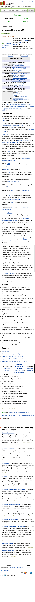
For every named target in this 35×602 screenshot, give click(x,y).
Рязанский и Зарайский (19, 67)
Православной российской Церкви (12, 108)
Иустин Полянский (8, 448)
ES (29, 1)
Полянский (24, 56)
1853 (3, 118)
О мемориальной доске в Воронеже (13, 354)
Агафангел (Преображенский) (20, 78)
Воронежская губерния (24, 104)
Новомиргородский (18, 79)
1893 (23, 75)
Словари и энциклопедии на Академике (15, 7)
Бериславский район (18, 99)
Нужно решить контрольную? (19, 412)
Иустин (10, 56)
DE (25, 1)
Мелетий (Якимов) (17, 71)
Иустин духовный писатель (11, 504)
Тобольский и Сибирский (18, 73)
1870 (11, 127)
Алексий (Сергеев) (8, 550)
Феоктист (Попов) (17, 70)
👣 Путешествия (4, 570)
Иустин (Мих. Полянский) (10, 519)
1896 (24, 69)
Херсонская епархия (18, 97)
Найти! (31, 10)
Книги (9, 21)
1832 (17, 92)
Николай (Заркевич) (18, 85)
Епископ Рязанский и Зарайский (19, 366)
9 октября (22, 96)
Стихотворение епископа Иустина (12, 356)
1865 (8, 151)
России (25, 40)
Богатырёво (16, 93)
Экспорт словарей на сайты (7, 572)
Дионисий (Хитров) (17, 64)
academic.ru (7, 3)
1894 (14, 69)
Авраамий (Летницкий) (18, 76)
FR (32, 1)
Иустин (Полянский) (8, 433)
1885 (8, 172)
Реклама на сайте (20, 567)
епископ (31, 106)
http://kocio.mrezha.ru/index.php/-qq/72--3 (14, 361)
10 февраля (5, 273)
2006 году (13, 273)
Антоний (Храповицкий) (18, 65)
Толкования (9, 18)
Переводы (25, 18)
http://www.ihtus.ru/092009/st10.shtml (13, 358)
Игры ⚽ (25, 21)
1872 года (6, 169)
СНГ (19, 42)
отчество (16, 44)
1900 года (10, 213)
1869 (22, 125)
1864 (3, 120)
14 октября (17, 372)
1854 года (6, 134)
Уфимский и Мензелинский (19, 61)
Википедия (17, 15)
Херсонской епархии (19, 81)
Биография (5, 351)
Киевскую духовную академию (11, 125)
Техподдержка (12, 567)
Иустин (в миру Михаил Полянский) (13, 489)
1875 (8, 164)
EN (22, 1)
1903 (26, 96)
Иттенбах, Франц (10, 415)
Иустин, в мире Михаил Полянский (13, 526)
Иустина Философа (23, 140)
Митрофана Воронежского (10, 142)
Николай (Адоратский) (18, 83)
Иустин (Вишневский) (25, 415)
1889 (14, 75)
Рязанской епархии (13, 181)
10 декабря (16, 370)
